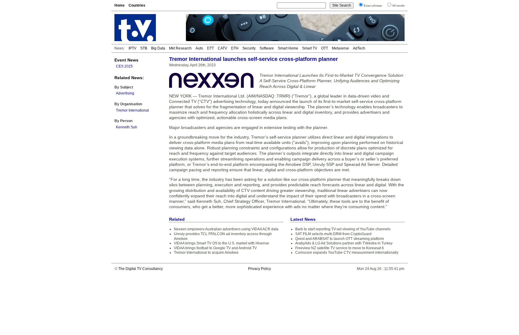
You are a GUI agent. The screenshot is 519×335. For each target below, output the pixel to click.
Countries (137, 5)
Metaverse (340, 48)
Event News (126, 60)
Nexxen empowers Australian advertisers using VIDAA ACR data (226, 229)
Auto (199, 48)
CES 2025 (124, 66)
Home (119, 5)
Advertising (125, 93)
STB (143, 48)
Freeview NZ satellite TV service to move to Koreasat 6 (339, 248)
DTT (210, 48)
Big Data (158, 48)
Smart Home (288, 48)
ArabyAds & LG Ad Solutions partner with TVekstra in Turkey (344, 243)
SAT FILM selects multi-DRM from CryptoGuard (333, 234)
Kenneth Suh (126, 127)
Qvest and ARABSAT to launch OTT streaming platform (339, 239)
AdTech (359, 48)
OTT (324, 48)
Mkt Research (180, 48)
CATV (222, 48)
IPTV (132, 48)
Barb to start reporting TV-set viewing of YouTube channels (342, 229)
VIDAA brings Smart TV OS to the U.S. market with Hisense (221, 243)
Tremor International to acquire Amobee (206, 252)
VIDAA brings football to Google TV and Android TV (215, 248)
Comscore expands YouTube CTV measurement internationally (346, 252)
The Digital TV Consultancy (140, 269)
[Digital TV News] (146, 27)
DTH (234, 48)
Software (267, 48)
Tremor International (132, 110)
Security (249, 48)
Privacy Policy (259, 269)
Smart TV (309, 48)
